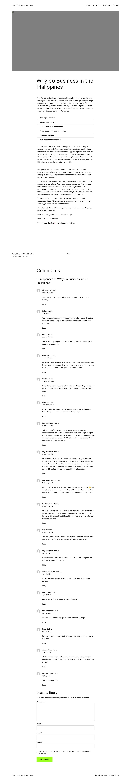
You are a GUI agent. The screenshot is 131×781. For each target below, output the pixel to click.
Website (40, 742)
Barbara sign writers (49, 673)
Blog (32, 254)
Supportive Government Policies (53, 131)
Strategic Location (47, 118)
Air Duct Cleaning (48, 290)
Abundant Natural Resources (51, 127)
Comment (41, 702)
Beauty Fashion (48, 334)
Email (39, 733)
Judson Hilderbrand (49, 650)
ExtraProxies (47, 530)
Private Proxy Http (49, 355)
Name (39, 724)
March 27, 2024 (47, 532)
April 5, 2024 (46, 553)
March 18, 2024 (47, 506)
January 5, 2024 (47, 358)
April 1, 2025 (46, 676)
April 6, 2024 (46, 574)
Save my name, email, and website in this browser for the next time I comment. (64, 752)
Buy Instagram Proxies (50, 551)
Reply (44, 304)
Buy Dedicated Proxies (50, 423)
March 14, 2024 (47, 425)
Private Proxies (47, 379)
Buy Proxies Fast (48, 592)
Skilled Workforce (47, 135)
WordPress (115, 775)
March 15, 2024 (47, 483)
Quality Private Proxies (50, 504)
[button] (65, 118)
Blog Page (106, 5)
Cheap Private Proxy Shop (52, 571)
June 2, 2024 (46, 652)
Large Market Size (47, 122)
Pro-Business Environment (50, 140)
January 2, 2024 (47, 313)
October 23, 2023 (48, 293)
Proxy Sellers (47, 629)
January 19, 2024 (48, 381)
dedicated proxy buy (50, 611)
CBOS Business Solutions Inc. (23, 5)
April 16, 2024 (47, 631)
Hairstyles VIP (47, 311)
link (55, 223)
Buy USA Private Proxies (51, 480)
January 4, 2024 (47, 337)
